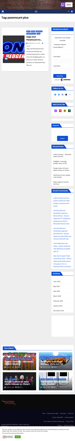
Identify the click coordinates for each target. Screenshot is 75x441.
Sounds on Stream (69, 425)
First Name (56, 56)
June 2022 (56, 281)
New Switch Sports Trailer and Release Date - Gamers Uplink (62, 258)
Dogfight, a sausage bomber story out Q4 (52, 362)
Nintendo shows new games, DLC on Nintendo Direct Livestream (62, 263)
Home (43, 413)
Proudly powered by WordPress (9, 424)
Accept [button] (18, 437)
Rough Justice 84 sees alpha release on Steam (17, 382)
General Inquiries (69, 417)
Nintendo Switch (15, 359)
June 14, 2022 (46, 367)
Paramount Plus (31, 33)
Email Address (58, 47)
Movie (28, 31)
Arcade (7, 359)
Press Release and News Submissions (54, 421)
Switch (29, 359)
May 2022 (56, 286)
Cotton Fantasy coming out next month (61, 203)
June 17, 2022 (10, 367)
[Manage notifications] (4, 436)
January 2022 (57, 306)
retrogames (62, 379)
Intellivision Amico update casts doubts (55, 382)
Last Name (56, 66)
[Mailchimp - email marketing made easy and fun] (62, 79)
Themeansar (4, 426)
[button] (68, 11)
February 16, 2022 (34, 43)
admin (19, 367)
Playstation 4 (66, 356)
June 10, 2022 (10, 387)
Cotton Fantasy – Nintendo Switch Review (19, 362)
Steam (42, 359)
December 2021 (58, 310)
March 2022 (57, 296)
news (33, 31)
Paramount (39, 31)
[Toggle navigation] (36, 11)
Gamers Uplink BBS (57, 417)
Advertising (63, 413)
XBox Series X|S (50, 359)
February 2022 (58, 301)
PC (10, 379)
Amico (42, 379)
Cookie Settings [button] (8, 437)
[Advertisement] (64, 326)
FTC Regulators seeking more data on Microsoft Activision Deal (61, 221)
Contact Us (71, 413)
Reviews (23, 359)
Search (56, 125)
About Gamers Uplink (52, 413)
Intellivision (49, 379)
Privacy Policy (70, 421)
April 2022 (56, 291)
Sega (38, 33)
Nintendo (48, 356)
